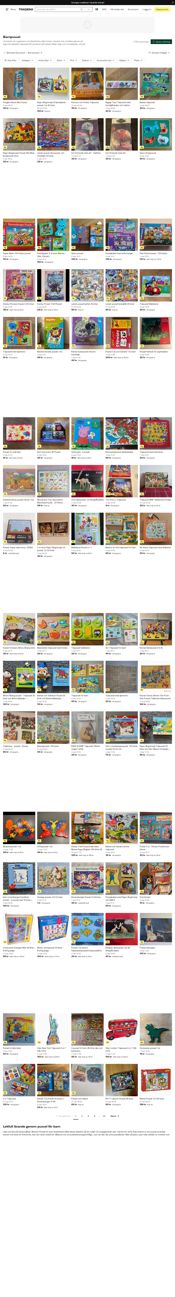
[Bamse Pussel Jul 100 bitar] (156, 1080)
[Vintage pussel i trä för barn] (53, 878)
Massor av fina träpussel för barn (121, 547)
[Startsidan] (26, 9)
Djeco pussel (77, 253)
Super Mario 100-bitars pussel (16, 253)
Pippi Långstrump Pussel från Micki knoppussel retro (18, 154)
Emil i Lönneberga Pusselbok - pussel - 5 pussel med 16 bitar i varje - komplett (17, 898)
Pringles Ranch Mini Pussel (15, 102)
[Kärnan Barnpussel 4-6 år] (156, 629)
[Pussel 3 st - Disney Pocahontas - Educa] (156, 828)
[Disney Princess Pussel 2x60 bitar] (19, 285)
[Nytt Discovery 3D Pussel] (53, 433)
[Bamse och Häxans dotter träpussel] (122, 828)
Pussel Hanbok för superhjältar (154, 351)
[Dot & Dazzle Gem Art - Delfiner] (87, 134)
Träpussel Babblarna (149, 304)
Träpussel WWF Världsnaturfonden (155, 500)
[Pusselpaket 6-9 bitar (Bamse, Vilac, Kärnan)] (53, 235)
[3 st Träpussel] (19, 1080)
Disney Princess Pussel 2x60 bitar (18, 304)
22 (104, 1116)
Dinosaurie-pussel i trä (150, 1048)
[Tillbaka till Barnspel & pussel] (4, 53)
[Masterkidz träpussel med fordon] (53, 629)
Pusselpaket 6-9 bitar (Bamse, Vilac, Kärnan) (51, 254)
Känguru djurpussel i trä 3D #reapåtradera (118, 949)
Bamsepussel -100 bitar (48, 746)
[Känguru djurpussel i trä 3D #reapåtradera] (122, 929)
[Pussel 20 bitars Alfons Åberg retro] (19, 629)
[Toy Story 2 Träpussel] (122, 481)
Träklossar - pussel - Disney (15, 746)
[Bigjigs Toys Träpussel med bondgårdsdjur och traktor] (122, 84)
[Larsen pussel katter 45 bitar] (87, 285)
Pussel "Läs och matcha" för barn (121, 351)
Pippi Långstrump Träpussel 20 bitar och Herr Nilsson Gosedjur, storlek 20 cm (154, 747)
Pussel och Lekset (79, 1098)
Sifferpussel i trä (44, 846)
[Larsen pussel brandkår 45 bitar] (122, 285)
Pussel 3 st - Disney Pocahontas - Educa (155, 848)
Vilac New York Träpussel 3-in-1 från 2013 (51, 1049)
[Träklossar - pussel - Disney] (19, 727)
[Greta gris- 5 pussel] (87, 433)
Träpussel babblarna (80, 648)
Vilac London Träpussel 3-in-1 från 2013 (121, 1049)
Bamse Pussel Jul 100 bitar (152, 1098)
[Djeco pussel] (87, 235)
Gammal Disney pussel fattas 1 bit (18, 500)
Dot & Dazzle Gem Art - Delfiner (86, 153)
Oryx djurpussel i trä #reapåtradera (87, 500)
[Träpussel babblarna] (87, 629)
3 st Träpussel (9, 1098)
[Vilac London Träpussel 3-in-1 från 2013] (122, 1029)
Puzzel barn (145, 897)
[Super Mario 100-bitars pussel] (19, 235)
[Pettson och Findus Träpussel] (87, 84)
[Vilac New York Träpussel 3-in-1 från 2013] (53, 1029)
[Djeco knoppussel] (156, 134)
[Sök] (81, 9)
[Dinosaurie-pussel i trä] (156, 1029)
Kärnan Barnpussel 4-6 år (151, 648)
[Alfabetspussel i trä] (19, 828)
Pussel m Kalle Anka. (12, 1048)
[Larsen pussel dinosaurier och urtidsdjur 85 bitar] (53, 134)
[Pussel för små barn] (19, 433)
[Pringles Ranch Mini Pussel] (19, 84)
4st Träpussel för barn (116, 648)
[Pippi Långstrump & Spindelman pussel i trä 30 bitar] (53, 84)
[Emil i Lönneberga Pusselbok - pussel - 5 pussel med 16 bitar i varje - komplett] (19, 878)
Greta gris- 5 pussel (80, 452)
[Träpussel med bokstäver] (156, 433)
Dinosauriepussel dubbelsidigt (119, 452)
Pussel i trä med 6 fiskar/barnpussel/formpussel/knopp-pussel (87, 949)
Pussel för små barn (12, 452)
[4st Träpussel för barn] (122, 629)
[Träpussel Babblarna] (156, 285)
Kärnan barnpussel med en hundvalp (83, 353)
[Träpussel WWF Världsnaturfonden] (156, 481)
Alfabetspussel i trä (12, 846)
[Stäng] (173, 2)
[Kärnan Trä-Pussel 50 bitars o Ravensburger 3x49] (53, 1080)
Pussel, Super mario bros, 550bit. (18, 547)
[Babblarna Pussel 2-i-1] (87, 529)
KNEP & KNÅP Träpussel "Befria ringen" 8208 (85, 747)
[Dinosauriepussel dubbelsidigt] (122, 433)
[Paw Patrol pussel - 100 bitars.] (156, 235)
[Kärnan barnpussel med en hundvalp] (87, 333)
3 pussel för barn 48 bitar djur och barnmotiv (87, 1049)
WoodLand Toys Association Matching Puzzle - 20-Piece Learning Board (50, 501)
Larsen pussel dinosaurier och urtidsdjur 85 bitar (50, 154)
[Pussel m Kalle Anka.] (19, 1029)
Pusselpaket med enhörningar (119, 253)
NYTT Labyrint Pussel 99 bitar (119, 1098)
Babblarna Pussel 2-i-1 (81, 547)
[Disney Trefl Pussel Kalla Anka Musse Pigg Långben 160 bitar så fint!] (87, 828)
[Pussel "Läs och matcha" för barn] (122, 333)
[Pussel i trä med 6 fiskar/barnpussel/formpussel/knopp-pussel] (87, 929)
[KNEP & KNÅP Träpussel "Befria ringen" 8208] (87, 727)
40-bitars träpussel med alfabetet (155, 547)
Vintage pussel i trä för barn (50, 897)
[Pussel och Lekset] (87, 1080)
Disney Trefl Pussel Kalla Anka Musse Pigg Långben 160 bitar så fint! (86, 848)
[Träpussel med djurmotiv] (19, 333)
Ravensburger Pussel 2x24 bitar (86, 897)
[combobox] (59, 9)
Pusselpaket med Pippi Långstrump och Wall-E (122, 898)
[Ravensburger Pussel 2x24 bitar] (87, 878)
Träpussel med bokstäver (151, 452)
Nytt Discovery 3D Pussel (48, 452)
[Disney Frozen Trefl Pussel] (53, 285)
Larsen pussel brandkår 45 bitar (120, 304)
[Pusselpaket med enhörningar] (122, 235)
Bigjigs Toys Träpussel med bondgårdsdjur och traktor (118, 103)
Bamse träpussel (147, 102)
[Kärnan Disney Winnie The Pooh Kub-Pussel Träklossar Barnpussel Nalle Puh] (156, 677)
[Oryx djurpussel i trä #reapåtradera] (87, 481)
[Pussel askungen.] (156, 929)
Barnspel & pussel (16, 53)
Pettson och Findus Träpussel (85, 102)
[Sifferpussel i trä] (53, 828)
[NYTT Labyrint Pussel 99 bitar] (122, 1080)
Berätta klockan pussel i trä (49, 351)
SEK (104, 9)
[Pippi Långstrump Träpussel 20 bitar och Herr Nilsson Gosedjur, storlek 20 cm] (156, 727)
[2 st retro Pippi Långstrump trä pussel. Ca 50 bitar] (53, 529)
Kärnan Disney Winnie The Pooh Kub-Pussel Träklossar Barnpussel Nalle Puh (155, 697)
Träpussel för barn (79, 695)
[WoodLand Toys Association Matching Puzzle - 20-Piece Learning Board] (53, 481)
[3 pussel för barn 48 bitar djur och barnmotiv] (87, 1029)
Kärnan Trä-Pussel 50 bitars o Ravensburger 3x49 (50, 1100)
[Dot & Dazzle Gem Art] (122, 134)
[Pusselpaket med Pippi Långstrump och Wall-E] (122, 878)
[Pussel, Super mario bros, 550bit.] (19, 529)
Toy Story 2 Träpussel (116, 500)
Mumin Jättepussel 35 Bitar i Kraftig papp (50, 949)
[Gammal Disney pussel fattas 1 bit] (19, 481)
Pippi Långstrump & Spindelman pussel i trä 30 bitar (51, 103)
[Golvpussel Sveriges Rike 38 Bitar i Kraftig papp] (19, 929)
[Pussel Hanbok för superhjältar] (156, 333)
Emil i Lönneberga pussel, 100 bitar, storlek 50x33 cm (122, 747)
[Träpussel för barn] (87, 677)
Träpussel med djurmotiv (14, 351)
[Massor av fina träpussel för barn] (122, 529)
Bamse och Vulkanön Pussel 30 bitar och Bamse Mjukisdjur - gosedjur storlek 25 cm (51, 697)
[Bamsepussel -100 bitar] (53, 727)
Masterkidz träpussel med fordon (52, 648)
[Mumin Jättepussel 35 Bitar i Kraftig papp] (53, 929)
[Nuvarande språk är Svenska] (96, 9)
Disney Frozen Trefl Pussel (49, 304)
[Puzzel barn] (156, 878)
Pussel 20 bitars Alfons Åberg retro (19, 648)
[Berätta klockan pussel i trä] (53, 333)
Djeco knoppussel (148, 153)
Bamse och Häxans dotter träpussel (117, 848)
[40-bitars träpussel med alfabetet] (156, 529)
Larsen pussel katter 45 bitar (84, 304)
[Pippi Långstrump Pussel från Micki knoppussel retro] (19, 134)
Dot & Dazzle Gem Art (116, 153)
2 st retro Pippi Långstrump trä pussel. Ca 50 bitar (51, 548)
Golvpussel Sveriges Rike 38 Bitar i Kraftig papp (19, 949)
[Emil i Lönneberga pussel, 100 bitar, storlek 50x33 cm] (122, 727)
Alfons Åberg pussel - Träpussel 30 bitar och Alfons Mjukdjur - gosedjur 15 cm (19, 697)
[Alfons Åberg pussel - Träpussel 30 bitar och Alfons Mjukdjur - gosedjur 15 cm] (19, 677)
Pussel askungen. (147, 948)
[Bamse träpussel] (156, 84)
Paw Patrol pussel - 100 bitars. (154, 253)
